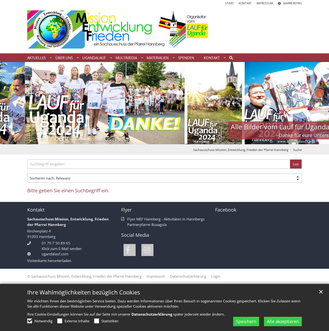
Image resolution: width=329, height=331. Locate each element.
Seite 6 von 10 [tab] (168, 139)
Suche (297, 150)
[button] (229, 58)
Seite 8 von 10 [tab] (185, 139)
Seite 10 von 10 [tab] (202, 139)
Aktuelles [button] (36, 57)
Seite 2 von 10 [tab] (135, 139)
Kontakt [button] (212, 57)
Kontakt (36, 210)
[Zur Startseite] (164, 29)
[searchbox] (158, 164)
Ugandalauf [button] (94, 57)
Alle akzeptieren (283, 321)
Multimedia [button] (126, 57)
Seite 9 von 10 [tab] (194, 139)
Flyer (126, 210)
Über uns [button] (64, 57)
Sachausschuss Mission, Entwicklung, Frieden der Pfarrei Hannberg (240, 150)
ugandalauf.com (55, 253)
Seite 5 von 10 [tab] (160, 139)
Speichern (246, 321)
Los (296, 164)
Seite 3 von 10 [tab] (143, 139)
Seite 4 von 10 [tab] (152, 139)
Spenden (186, 57)
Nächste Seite (319, 103)
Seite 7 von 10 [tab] (177, 139)
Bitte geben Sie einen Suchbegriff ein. (68, 190)
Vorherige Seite (9, 103)
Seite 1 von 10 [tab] (126, 139)
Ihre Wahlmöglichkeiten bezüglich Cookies (83, 292)
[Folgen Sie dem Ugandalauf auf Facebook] (130, 250)
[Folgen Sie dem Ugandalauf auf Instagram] (147, 250)
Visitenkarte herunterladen (49, 260)
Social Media (135, 235)
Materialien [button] (158, 57)
